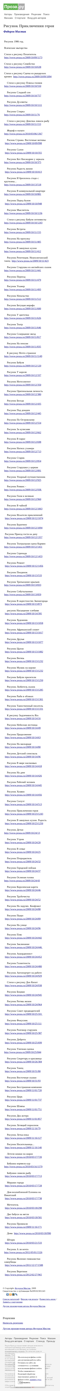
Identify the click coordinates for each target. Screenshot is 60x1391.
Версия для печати (29, 1299)
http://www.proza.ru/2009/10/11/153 (22, 124)
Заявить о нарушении (12, 1302)
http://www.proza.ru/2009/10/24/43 (22, 880)
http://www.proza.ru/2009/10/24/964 (23, 1004)
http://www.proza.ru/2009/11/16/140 (23, 1147)
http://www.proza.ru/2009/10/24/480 (23, 966)
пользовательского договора (15, 1351)
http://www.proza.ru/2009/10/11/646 (22, 327)
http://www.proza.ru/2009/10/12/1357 (23, 537)
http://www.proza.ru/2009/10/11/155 (22, 232)
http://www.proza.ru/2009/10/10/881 (22, 194)
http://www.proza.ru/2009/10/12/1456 (24, 566)
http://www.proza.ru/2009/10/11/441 (22, 270)
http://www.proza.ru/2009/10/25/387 (23, 1033)
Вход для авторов (36, 18)
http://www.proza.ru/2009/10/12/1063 (23, 508)
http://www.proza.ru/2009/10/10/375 (22, 162)
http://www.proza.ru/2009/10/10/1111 (23, 105)
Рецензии (36, 14)
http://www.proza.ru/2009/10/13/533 (23, 575)
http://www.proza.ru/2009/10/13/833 (22, 585)
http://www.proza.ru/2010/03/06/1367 (23, 133)
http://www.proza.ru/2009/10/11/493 (22, 289)
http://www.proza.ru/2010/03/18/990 (32, 1233)
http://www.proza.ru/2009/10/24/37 (23, 871)
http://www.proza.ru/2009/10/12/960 (22, 499)
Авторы (8, 14)
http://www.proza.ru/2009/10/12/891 (22, 470)
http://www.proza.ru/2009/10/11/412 (22, 251)
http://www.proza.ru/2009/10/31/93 (23, 1080)
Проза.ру (50, 1341)
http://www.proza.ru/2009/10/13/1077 (24, 642)
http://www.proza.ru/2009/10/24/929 (23, 976)
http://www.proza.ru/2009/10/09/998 (23, 143)
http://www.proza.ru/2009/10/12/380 (22, 394)
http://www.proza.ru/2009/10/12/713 (22, 451)
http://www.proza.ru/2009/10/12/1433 (23, 556)
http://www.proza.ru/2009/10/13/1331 (24, 708)
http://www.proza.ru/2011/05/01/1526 (23, 1252)
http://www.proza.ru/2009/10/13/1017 (24, 632)
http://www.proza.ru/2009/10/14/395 (23, 613)
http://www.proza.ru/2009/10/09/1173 (23, 57)
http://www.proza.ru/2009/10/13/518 (22, 184)
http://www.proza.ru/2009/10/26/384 (23, 1061)
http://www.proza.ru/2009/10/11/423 (30, 260)
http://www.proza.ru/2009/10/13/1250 (24, 680)
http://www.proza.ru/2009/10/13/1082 (24, 651)
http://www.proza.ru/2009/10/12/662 (22, 432)
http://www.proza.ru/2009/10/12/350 (22, 384)
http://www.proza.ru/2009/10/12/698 (22, 442)
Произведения (21, 14)
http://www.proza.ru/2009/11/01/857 (23, 1119)
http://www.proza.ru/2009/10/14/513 (23, 804)
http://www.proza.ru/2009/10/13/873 (23, 604)
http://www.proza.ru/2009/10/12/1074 (24, 518)
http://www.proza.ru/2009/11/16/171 (23, 1227)
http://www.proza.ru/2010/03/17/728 (23, 1185)
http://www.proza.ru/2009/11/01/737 (23, 1099)
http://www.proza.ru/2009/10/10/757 (22, 95)
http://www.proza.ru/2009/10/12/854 (22, 461)
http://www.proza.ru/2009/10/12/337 (22, 375)
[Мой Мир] (13, 1294)
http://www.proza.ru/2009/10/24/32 (23, 861)
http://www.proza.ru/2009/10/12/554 (22, 423)
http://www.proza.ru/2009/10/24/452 (23, 956)
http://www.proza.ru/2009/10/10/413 (23, 171)
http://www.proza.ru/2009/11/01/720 (23, 1090)
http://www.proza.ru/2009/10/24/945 (23, 995)
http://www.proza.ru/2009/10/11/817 (22, 337)
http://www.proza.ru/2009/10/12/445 (22, 413)
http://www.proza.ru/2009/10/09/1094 (32, 76)
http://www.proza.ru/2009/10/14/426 (23, 775)
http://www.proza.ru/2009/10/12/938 (23, 489)
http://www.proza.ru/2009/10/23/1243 (24, 813)
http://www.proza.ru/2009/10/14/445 (23, 785)
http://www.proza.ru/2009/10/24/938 (23, 985)
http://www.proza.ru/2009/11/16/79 (22, 1128)
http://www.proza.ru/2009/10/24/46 (23, 890)
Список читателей (11, 1299)
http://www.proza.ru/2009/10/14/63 (23, 737)
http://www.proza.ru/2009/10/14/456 (23, 794)
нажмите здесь (35, 1380)
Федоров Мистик (14, 31)
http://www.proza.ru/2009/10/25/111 (23, 1023)
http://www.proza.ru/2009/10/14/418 (23, 766)
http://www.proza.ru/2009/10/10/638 (22, 67)
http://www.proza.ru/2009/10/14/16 (23, 718)
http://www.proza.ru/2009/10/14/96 (23, 756)
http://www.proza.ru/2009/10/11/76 (22, 114)
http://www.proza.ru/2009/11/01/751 (23, 1109)
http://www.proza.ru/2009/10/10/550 (22, 86)
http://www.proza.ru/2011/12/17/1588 (24, 1265)
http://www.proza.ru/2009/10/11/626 (22, 318)
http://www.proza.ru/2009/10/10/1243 (23, 222)
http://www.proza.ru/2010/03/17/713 (23, 1176)
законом (7, 1355)
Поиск (46, 14)
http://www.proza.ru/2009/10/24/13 (22, 833)
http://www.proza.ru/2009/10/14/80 (23, 747)
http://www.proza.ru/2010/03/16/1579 (23, 1166)
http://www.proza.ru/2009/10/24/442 (23, 937)
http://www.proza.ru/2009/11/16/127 (23, 1138)
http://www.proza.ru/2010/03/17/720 (23, 1157)
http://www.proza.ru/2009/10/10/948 (23, 203)
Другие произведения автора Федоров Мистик (24, 1306)
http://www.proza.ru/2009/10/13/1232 (24, 661)
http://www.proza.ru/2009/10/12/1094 (23, 527)
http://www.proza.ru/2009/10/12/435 (22, 403)
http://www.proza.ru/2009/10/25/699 (23, 1042)
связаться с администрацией (14, 1370)
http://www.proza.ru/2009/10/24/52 (23, 899)
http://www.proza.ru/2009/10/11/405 (22, 241)
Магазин (8, 18)
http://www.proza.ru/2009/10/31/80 (23, 1071)
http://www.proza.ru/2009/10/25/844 (22, 1052)
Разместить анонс (48, 1299)
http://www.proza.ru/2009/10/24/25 (23, 852)
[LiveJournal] (16, 1294)
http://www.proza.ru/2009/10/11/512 (22, 299)
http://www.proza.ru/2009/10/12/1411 (23, 546)
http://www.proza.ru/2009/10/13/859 (22, 594)
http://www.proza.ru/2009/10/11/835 (22, 346)
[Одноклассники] (10, 1294)
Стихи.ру (40, 1341)
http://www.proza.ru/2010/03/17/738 (23, 1198)
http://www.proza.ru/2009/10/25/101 (24, 1014)
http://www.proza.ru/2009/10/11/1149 (23, 356)
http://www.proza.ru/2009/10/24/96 (23, 928)
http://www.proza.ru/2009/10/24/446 (24, 947)
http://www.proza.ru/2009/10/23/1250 (24, 823)
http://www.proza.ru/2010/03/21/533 (23, 1242)
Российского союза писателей (20, 1387)
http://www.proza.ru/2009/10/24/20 (23, 842)
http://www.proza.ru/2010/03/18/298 (23, 1208)
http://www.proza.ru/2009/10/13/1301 (24, 699)
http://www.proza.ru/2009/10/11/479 (22, 280)
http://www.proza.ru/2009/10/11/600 (22, 308)
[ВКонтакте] (7, 1294)
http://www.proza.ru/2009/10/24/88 (23, 909)
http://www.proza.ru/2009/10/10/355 (23, 152)
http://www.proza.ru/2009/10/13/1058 (24, 623)
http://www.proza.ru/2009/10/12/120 (22, 365)
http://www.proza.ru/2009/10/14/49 (23, 728)
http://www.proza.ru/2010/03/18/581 (23, 1217)
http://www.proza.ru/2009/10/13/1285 (24, 689)
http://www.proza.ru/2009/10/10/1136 (23, 213)
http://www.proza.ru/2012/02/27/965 (23, 1274)
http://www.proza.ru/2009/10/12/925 (22, 480)
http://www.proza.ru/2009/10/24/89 (23, 918)
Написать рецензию (13, 1323)
